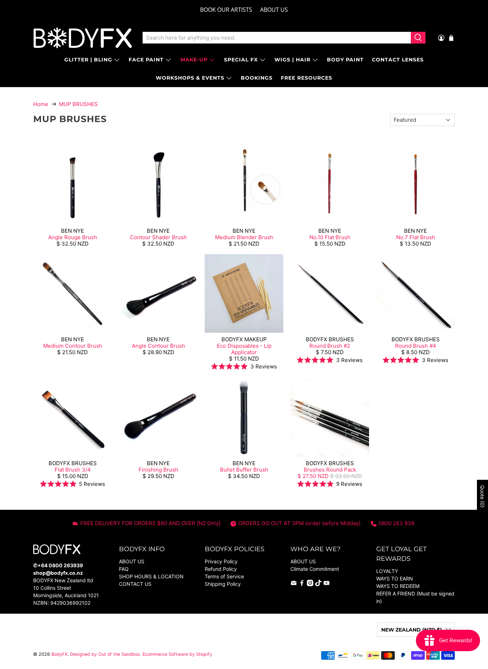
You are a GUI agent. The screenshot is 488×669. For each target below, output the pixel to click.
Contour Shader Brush (158, 237)
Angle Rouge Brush (72, 237)
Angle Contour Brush (158, 345)
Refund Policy (221, 569)
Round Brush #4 (415, 345)
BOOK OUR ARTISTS (226, 10)
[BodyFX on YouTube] (326, 584)
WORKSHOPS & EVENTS (190, 78)
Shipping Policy (223, 584)
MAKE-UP (194, 59)
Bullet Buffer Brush (244, 469)
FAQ (124, 569)
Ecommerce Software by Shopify (177, 654)
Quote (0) (482, 496)
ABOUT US (274, 10)
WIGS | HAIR (292, 59)
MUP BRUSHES (78, 104)
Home (40, 104)
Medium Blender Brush (244, 237)
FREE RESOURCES (306, 78)
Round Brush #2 (329, 345)
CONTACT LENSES (398, 59)
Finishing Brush (158, 469)
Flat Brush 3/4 (73, 469)
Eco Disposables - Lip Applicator (244, 349)
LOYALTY (387, 571)
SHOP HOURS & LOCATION (151, 576)
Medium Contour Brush (72, 345)
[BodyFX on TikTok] (318, 584)
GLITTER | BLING (88, 59)
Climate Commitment (314, 569)
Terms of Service (224, 576)
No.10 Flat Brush (329, 237)
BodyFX (59, 654)
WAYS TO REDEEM (397, 586)
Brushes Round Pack (330, 469)
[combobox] (277, 38)
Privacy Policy (221, 561)
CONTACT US (135, 584)
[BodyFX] (83, 37)
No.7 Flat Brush (415, 237)
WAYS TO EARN (394, 578)
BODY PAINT (345, 59)
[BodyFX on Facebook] (302, 584)
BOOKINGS (257, 78)
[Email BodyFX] (293, 584)
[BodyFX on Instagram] (310, 584)
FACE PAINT (146, 59)
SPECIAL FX (241, 59)
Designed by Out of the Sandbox (105, 654)
